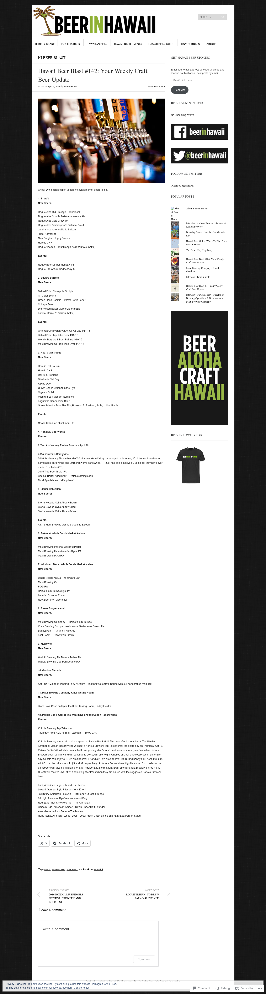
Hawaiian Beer (97, 44)
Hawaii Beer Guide (161, 44)
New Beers (72, 869)
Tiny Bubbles (190, 44)
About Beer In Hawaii (197, 208)
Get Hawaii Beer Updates (190, 57)
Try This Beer (70, 44)
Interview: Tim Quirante (198, 276)
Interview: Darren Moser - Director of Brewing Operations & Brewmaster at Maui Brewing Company (205, 298)
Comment (144, 959)
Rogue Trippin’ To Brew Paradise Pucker (142, 894)
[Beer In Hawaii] (102, 20)
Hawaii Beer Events (128, 44)
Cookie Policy (81, 987)
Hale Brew (70, 86)
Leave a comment (156, 86)
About (211, 44)
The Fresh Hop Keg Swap (199, 250)
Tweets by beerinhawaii (182, 185)
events (47, 869)
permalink (98, 869)
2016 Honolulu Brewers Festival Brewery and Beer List (66, 896)
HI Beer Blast (44, 44)
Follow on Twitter (186, 174)
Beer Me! (180, 89)
